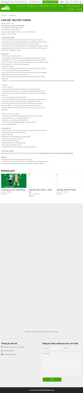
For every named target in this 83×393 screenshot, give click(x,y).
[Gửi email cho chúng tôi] (80, 2)
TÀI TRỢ (60, 6)
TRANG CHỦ (21, 6)
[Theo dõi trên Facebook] (71, 2)
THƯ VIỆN (71, 9)
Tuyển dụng (12, 15)
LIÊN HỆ (79, 9)
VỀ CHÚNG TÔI (31, 6)
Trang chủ (4, 15)
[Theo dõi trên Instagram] (74, 2)
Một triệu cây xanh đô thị (50, 2)
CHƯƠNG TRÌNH (44, 6)
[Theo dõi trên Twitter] (77, 2)
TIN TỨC (53, 6)
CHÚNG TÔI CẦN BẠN (73, 6)
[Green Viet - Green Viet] (5, 8)
